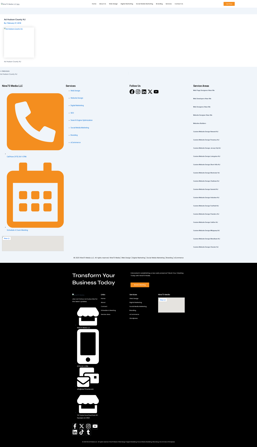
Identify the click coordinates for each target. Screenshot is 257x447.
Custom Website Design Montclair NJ (206, 173)
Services (169, 4)
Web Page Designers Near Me (204, 90)
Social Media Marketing (144, 4)
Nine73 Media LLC (87, 258)
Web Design (113, 4)
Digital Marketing (127, 4)
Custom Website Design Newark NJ (205, 132)
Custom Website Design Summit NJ (205, 189)
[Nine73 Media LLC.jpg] (10, 4)
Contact (104, 306)
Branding (159, 4)
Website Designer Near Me (202, 115)
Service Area (105, 314)
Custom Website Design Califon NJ (205, 222)
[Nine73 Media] (78, 295)
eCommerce (134, 314)
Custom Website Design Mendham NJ (206, 239)
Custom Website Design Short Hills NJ (206, 164)
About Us (102, 4)
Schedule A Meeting (108, 310)
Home (94, 4)
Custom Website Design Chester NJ (205, 247)
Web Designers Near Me (201, 107)
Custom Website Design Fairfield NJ (206, 206)
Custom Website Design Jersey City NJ (207, 148)
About (103, 302)
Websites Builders (199, 123)
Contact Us (179, 4)
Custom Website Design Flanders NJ (206, 214)
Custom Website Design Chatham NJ (206, 181)
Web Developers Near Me (202, 99)
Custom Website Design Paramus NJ (206, 140)
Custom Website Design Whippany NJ (206, 230)
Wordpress (134, 318)
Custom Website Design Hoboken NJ (206, 197)
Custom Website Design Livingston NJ (206, 156)
